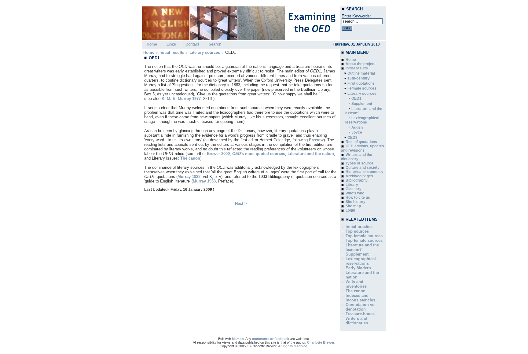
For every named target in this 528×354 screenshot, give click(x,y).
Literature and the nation (311, 153)
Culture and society (363, 167)
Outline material (361, 73)
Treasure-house (360, 314)
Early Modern (358, 268)
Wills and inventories (356, 284)
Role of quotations (361, 142)
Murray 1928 (189, 176)
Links (171, 44)
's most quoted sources (258, 153)
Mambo (238, 339)
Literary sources (204, 52)
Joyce (356, 132)
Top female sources (364, 236)
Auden (357, 127)
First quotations (361, 83)
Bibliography (357, 180)
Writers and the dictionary (356, 157)
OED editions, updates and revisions (362, 148)
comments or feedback (270, 339)
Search (215, 44)
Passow (316, 140)
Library (352, 185)
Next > (241, 203)
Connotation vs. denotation (361, 307)
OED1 (356, 98)
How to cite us (358, 197)
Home (152, 44)
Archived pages (359, 176)
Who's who (355, 193)
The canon (190, 158)
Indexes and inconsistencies (360, 297)
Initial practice (359, 226)
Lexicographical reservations (362, 120)
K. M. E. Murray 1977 (181, 98)
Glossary (353, 189)
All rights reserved (292, 346)
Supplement (361, 103)
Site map (353, 206)
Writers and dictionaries (357, 320)
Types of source (359, 163)
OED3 (352, 137)
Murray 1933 (204, 181)
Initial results (172, 52)
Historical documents (364, 172)
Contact (192, 44)
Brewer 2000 (218, 153)
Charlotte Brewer (320, 342)
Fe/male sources (361, 88)
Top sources (357, 231)
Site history (355, 202)
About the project (361, 64)
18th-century (358, 78)
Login (350, 210)
